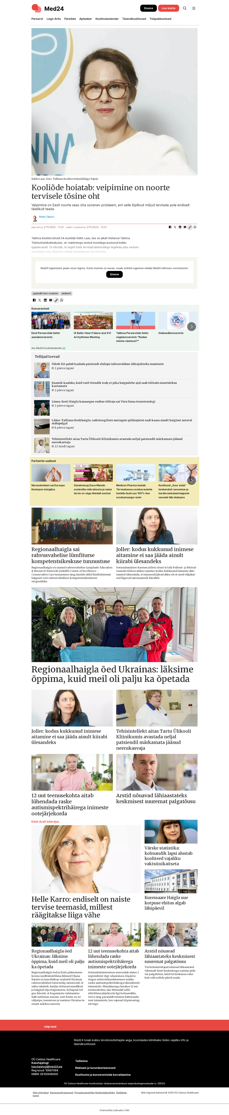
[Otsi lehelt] (184, 8)
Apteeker (85, 18)
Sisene (148, 8)
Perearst (37, 18)
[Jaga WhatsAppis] (195, 227)
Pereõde (70, 18)
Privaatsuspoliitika (84, 1092)
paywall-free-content (45, 293)
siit (63, 348)
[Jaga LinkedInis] (180, 227)
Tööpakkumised (160, 18)
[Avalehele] (85, 8)
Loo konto (168, 8)
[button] (37, 326)
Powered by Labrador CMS (114, 1110)
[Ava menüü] (194, 8)
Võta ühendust (41, 1092)
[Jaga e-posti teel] (185, 227)
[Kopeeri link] (190, 227)
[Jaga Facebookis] (170, 227)
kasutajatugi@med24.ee (46, 1066)
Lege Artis (54, 18)
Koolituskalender (107, 18)
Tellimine (81, 1061)
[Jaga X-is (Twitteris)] (175, 227)
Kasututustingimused (61, 1092)
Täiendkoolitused (134, 18)
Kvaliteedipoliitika (105, 1092)
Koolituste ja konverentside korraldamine (103, 1074)
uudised (66, 293)
